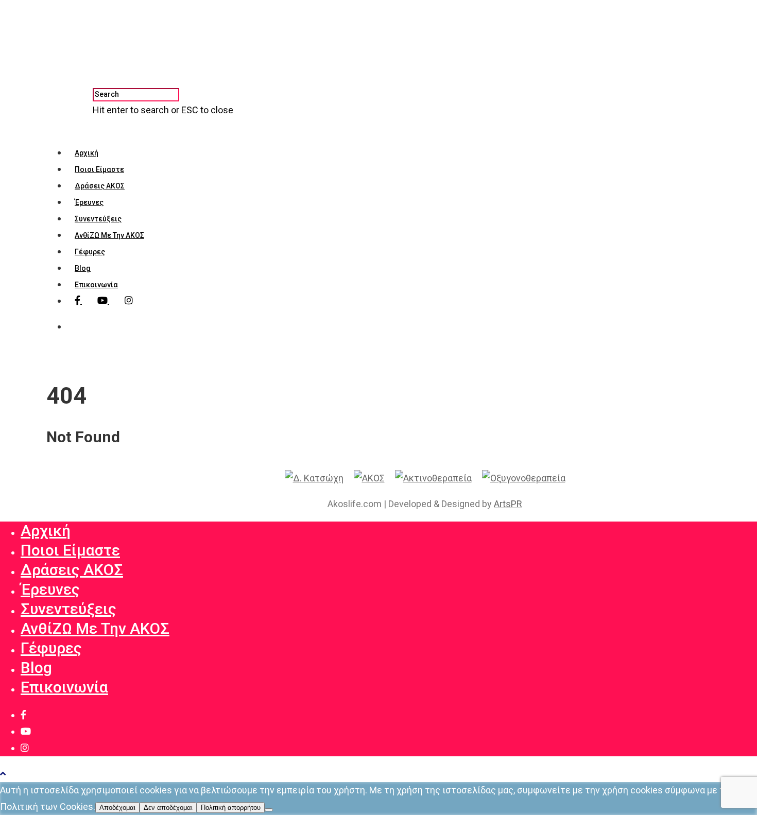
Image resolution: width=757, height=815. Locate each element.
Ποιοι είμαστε (99, 169)
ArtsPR (508, 503)
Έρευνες (89, 202)
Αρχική (86, 153)
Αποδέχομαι (117, 807)
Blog (83, 268)
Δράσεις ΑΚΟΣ (100, 186)
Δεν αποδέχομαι (168, 807)
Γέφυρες (90, 252)
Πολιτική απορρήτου (231, 807)
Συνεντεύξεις (98, 219)
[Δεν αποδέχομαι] (269, 809)
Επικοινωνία (96, 285)
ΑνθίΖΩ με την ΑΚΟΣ (109, 235)
